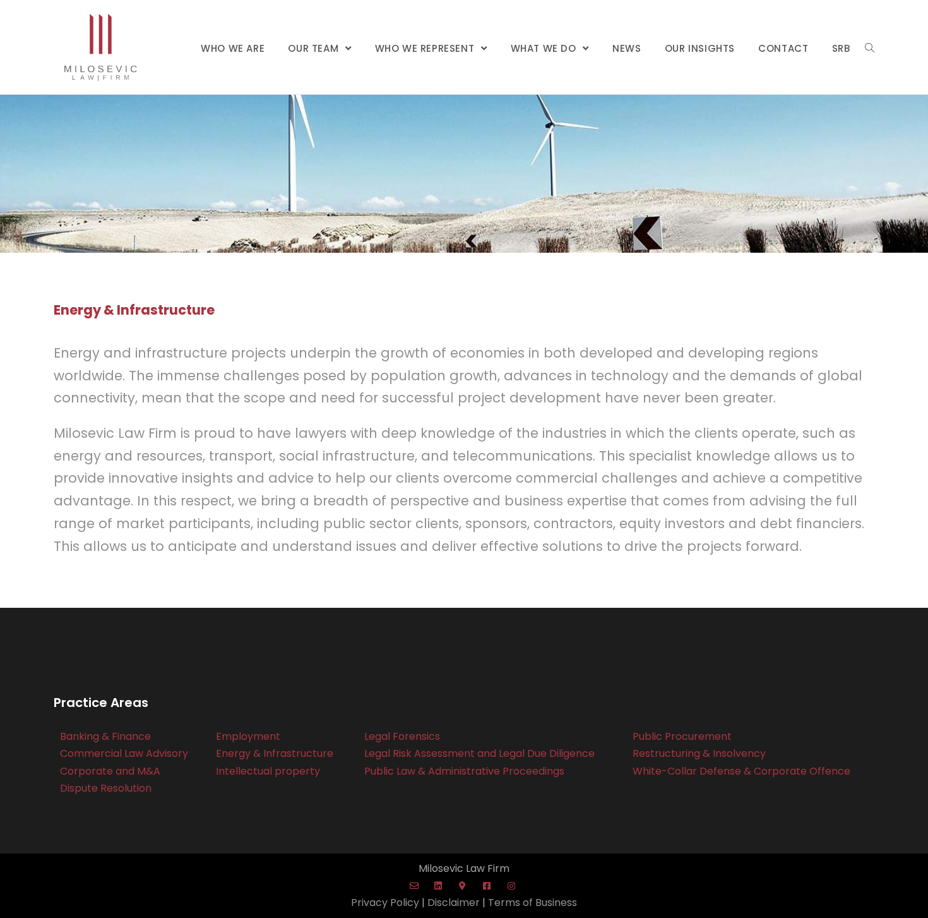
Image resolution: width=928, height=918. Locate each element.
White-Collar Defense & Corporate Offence (741, 771)
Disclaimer (453, 902)
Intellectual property (268, 771)
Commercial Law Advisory (124, 753)
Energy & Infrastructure (274, 753)
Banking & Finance (105, 736)
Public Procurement (682, 736)
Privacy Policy (385, 902)
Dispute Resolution (106, 788)
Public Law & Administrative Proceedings (464, 771)
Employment (248, 736)
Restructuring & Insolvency (699, 753)
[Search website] (869, 48)
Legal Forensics (402, 736)
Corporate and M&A (110, 771)
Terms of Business (532, 902)
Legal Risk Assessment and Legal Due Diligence (479, 753)
